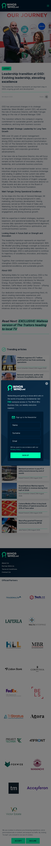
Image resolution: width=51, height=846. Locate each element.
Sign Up (25, 455)
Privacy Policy (15, 449)
